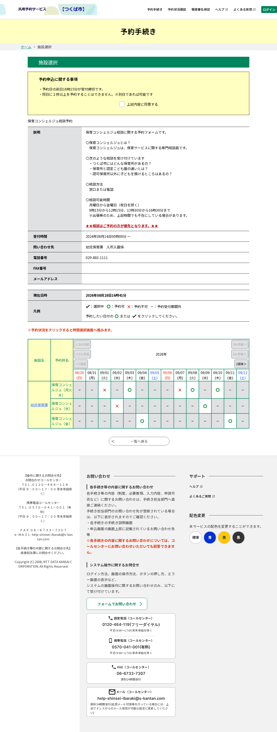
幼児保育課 (39, 404)
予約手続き (155, 9)
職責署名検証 (201, 9)
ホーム (26, 47)
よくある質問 (243, 9)
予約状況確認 (177, 9)
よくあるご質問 (200, 496)
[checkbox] (138, 104)
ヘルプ (219, 9)
